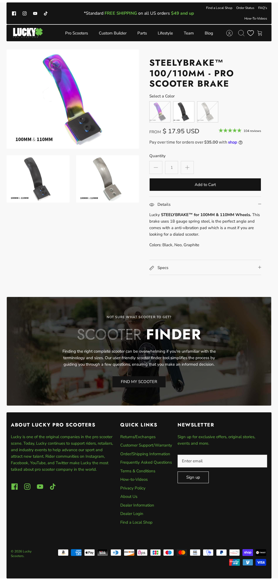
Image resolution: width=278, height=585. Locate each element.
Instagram (95, 456)
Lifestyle (165, 33)
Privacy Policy (133, 488)
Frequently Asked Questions (146, 462)
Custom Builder (113, 33)
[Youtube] (35, 13)
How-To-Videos (255, 18)
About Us (128, 496)
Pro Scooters (76, 33)
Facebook (19, 463)
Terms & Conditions (137, 471)
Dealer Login (131, 513)
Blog (209, 33)
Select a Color (162, 96)
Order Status (245, 8)
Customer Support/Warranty (146, 445)
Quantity (157, 156)
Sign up (193, 477)
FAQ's (262, 8)
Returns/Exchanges (138, 436)
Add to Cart (205, 184)
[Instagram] (24, 13)
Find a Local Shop (219, 8)
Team (189, 33)
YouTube (38, 463)
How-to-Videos (134, 479)
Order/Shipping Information (145, 454)
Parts (142, 33)
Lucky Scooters (21, 553)
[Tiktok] (45, 13)
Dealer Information (137, 505)
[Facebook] (14, 13)
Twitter (63, 463)
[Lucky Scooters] (27, 33)
